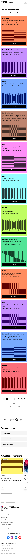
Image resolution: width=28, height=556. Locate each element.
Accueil (2, 502)
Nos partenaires (4, 517)
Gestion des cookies (5, 545)
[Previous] (2, 487)
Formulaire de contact (6, 524)
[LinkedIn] (16, 537)
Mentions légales (5, 550)
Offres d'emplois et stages (7, 522)
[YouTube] (19, 537)
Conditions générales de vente (8, 553)
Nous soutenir (4, 519)
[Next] (25, 487)
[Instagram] (12, 537)
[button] (14, 433)
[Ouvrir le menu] (25, 2)
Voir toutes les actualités (6, 493)
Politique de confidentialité (7, 548)
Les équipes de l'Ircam (6, 514)
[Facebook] (8, 537)
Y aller (18, 406)
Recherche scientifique (10, 502)
